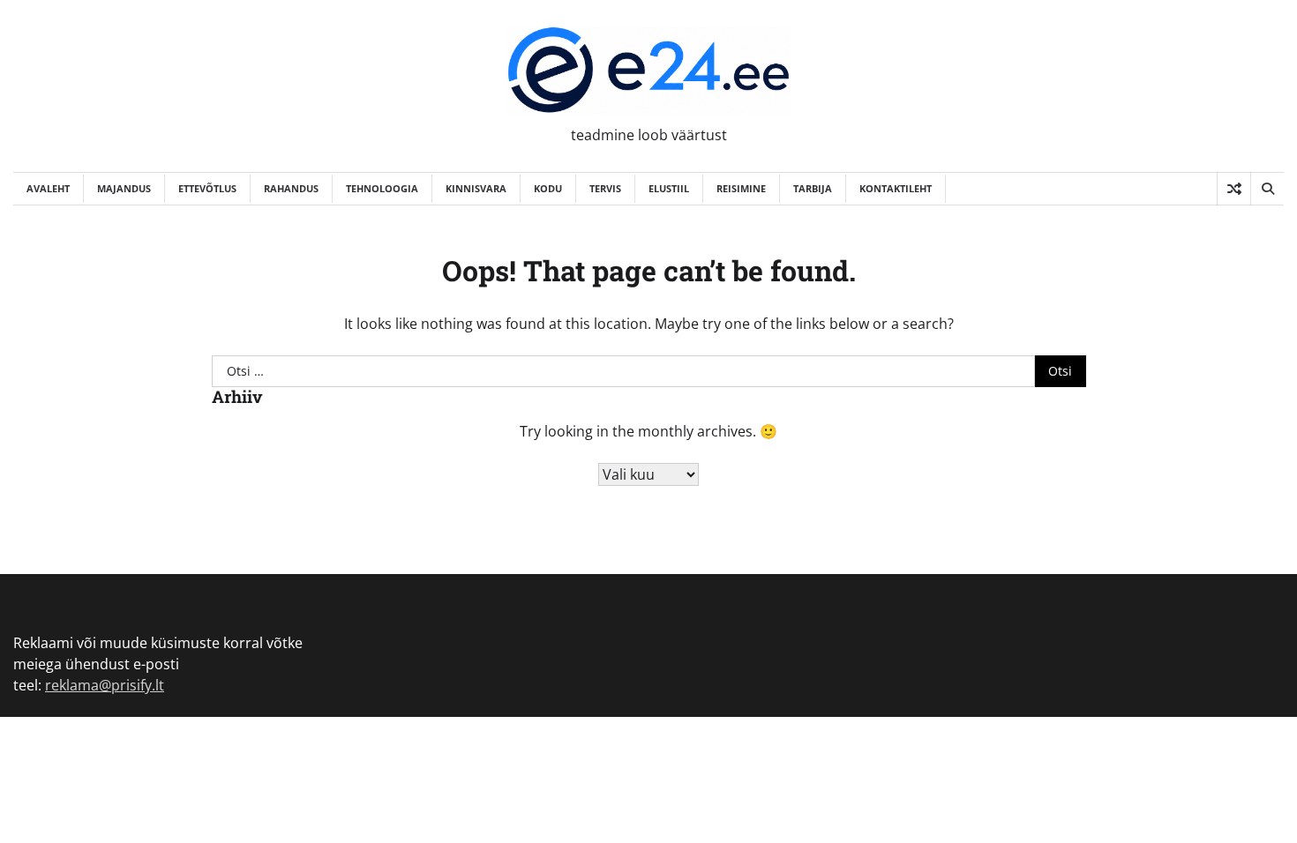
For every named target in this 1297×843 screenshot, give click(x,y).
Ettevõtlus (207, 188)
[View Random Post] (1234, 188)
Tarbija (812, 188)
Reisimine (741, 188)
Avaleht (48, 188)
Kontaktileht (895, 188)
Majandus (124, 188)
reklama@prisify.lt (104, 685)
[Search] (1267, 188)
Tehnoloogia (382, 188)
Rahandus (291, 188)
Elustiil (668, 188)
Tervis (605, 188)
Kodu (548, 188)
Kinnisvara (476, 188)
